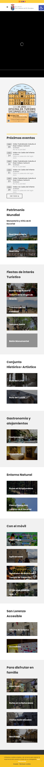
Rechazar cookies (25, 764)
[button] (41, 7)
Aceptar (15, 764)
